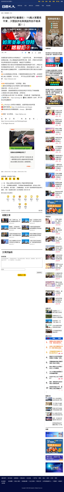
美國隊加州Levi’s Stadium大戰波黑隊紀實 (57, 317)
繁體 (62, 1)
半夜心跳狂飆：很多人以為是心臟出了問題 (58, 221)
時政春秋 (7, 13)
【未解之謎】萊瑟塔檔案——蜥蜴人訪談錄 (58, 230)
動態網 (60, 481)
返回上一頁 (21, 275)
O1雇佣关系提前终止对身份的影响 (58, 275)
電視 (39, 1)
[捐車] (54, 213)
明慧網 (55, 481)
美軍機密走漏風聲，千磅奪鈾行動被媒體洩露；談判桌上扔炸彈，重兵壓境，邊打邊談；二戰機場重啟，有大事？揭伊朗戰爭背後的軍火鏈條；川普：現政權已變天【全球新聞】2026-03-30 (21, 188)
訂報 (43, 1)
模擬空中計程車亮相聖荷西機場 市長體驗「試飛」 (58, 121)
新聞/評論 (20, 5)
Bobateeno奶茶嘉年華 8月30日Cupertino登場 (59, 193)
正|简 (39, 52)
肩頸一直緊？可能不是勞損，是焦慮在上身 (58, 239)
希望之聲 (38, 481)
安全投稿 (29, 478)
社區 (25, 5)
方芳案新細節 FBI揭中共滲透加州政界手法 (58, 148)
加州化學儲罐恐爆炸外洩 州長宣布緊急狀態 (58, 300)
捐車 (46, 1)
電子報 (57, 1)
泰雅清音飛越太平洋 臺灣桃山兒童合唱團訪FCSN (58, 139)
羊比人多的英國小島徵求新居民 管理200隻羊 (57, 400)
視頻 (43, 5)
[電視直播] (54, 472)
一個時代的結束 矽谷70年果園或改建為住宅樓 (58, 166)
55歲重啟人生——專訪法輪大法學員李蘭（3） (57, 312)
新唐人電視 (17, 481)
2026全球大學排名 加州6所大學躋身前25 (59, 248)
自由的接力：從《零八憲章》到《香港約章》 (56, 322)
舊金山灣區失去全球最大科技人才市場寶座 (58, 130)
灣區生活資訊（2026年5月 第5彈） (59, 284)
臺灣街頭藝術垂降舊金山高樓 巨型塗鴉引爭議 (58, 184)
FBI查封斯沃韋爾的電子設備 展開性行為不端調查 (59, 157)
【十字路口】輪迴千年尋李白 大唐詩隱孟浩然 (57, 405)
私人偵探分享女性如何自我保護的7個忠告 (57, 415)
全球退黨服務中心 (47, 481)
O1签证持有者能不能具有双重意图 (58, 257)
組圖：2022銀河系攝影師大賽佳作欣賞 (57, 419)
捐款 (50, 1)
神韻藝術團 (24, 481)
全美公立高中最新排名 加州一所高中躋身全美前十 (58, 112)
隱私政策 (22, 478)
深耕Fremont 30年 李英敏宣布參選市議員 (59, 266)
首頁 (2, 13)
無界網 (3, 483)
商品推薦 (48, 5)
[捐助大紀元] (54, 460)
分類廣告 (37, 5)
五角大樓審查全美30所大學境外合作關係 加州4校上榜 (15, 242)
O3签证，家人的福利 (58, 292)
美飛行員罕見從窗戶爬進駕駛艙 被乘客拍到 (57, 410)
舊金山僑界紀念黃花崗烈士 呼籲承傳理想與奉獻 (19, 183)
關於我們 (4, 478)
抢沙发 (40, 210)
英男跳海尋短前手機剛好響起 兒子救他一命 (57, 424)
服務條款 (16, 478)
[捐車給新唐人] (54, 46)
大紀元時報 (32, 481)
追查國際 (10, 481)
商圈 (54, 1)
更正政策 (10, 478)
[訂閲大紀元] (54, 436)
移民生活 (31, 5)
